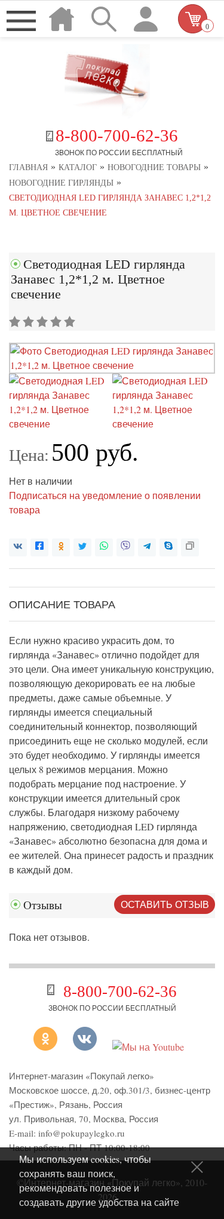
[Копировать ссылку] (190, 547)
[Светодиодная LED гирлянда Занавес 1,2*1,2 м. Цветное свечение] (112, 365)
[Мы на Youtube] (148, 1047)
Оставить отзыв (165, 904)
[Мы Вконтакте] (84, 1047)
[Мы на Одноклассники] (49, 1047)
